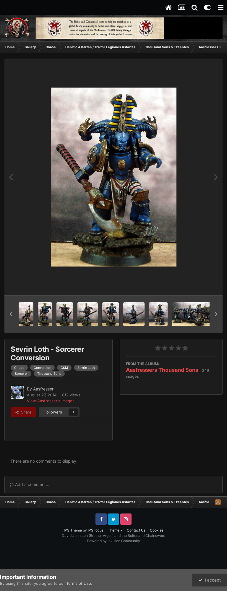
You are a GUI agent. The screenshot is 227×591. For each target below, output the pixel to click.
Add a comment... (31, 484)
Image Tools (198, 284)
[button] (10, 314)
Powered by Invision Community (113, 541)
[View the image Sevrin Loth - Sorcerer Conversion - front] (45, 314)
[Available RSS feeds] (218, 502)
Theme (114, 530)
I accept (211, 579)
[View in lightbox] (113, 177)
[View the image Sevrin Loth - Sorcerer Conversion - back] (64, 314)
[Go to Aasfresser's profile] (17, 392)
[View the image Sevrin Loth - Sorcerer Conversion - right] (87, 314)
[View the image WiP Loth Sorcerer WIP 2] (134, 314)
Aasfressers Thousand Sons (162, 370)
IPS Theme (73, 530)
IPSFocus (95, 530)
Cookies (156, 530)
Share (25, 412)
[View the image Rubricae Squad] (199, 314)
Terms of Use (78, 583)
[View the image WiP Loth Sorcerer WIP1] (158, 314)
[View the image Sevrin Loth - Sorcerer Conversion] (110, 314)
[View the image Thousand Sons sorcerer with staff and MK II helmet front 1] (26, 314)
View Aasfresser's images (50, 400)
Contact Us (136, 530)
